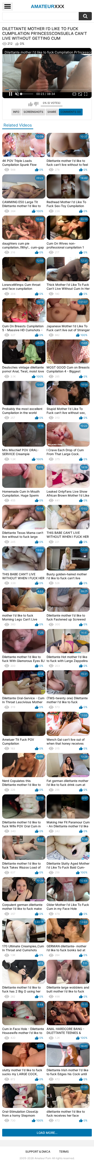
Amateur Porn (43, 1158)
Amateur (47, 6)
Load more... (47, 1133)
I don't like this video (36, 104)
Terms (64, 1151)
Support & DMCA (37, 1151)
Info (16, 111)
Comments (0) (71, 111)
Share (51, 111)
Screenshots (33, 111)
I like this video (30, 104)
